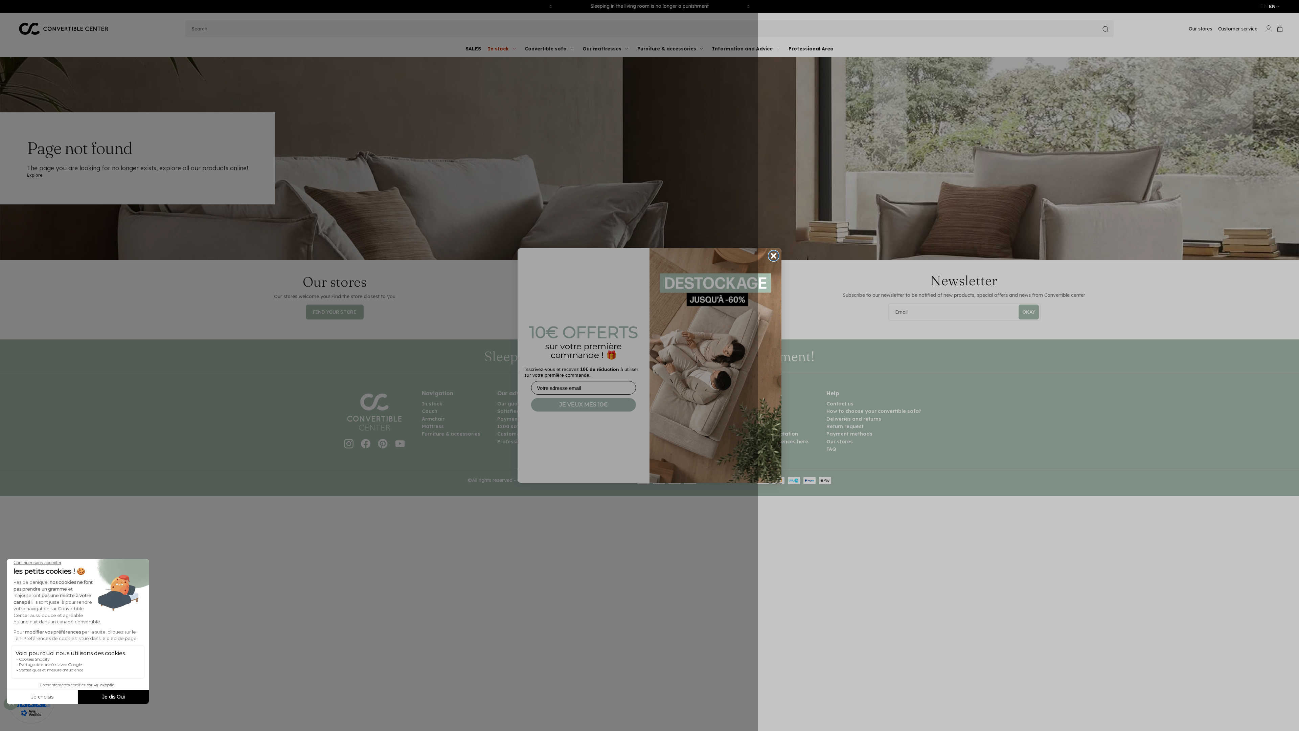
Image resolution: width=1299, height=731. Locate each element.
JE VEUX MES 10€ (584, 404)
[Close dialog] (774, 256)
